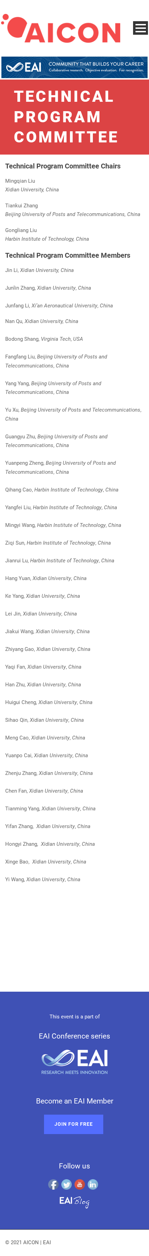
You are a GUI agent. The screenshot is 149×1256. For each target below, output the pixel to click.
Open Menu (140, 28)
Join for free (73, 1124)
